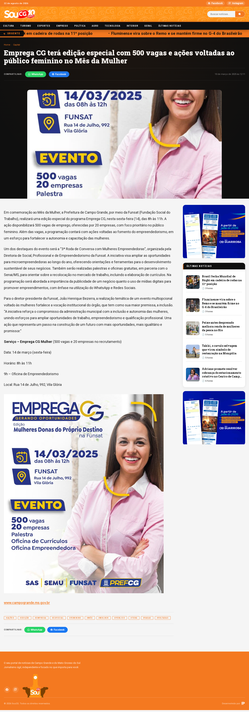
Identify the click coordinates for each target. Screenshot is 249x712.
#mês (90, 618)
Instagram (237, 3)
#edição (24, 618)
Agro (95, 25)
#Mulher (104, 618)
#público (119, 618)
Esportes (43, 25)
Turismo (25, 25)
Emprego (62, 25)
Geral (148, 25)
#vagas (147, 618)
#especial (58, 618)
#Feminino (75, 618)
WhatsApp (37, 74)
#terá (134, 618)
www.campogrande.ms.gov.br (27, 603)
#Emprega (40, 618)
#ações (10, 618)
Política (80, 25)
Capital (16, 45)
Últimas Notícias (169, 25)
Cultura (8, 25)
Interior (132, 25)
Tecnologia (112, 25)
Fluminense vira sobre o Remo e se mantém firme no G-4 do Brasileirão (169, 33)
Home (7, 45)
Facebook (217, 3)
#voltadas (163, 618)
